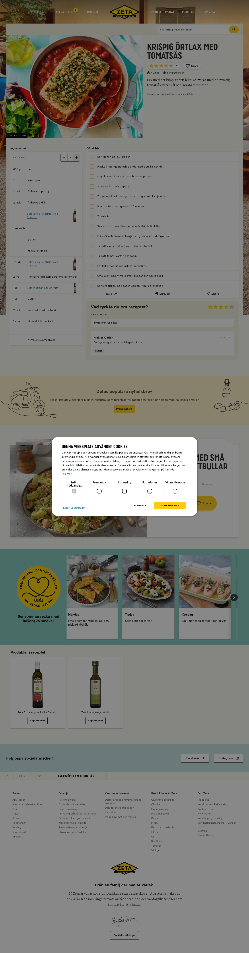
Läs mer (67, 474)
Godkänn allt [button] (170, 505)
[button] (73, 505)
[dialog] (124, 476)
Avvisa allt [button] (140, 505)
